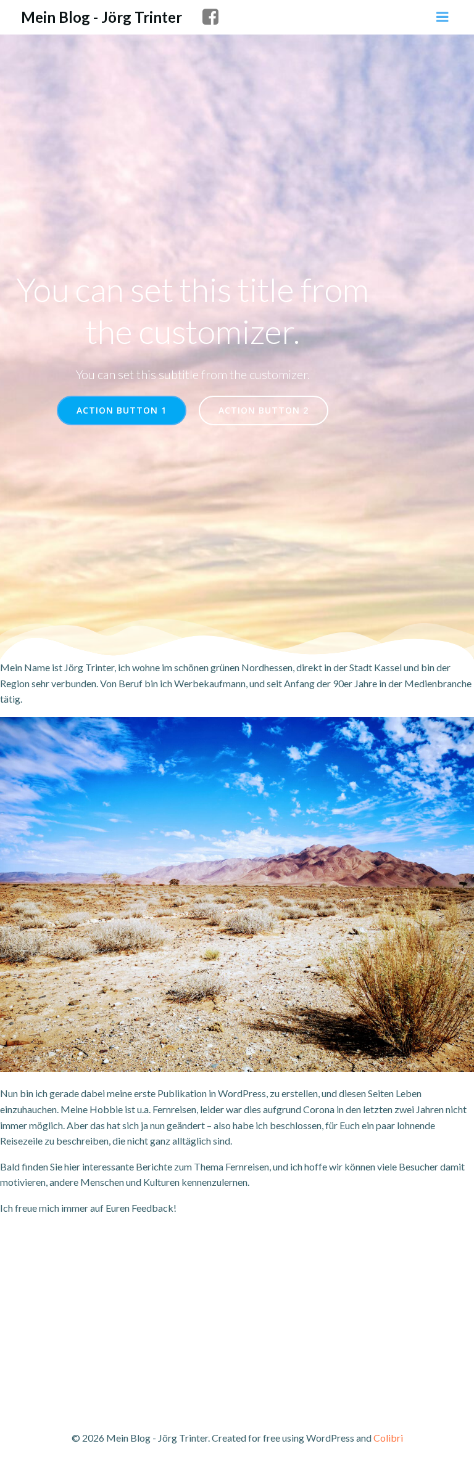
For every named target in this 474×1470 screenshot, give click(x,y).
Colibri (388, 1437)
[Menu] (442, 17)
